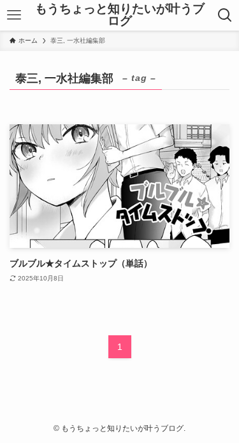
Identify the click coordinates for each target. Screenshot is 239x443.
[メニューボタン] (13, 15)
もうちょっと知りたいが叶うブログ (120, 15)
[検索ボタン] (225, 15)
